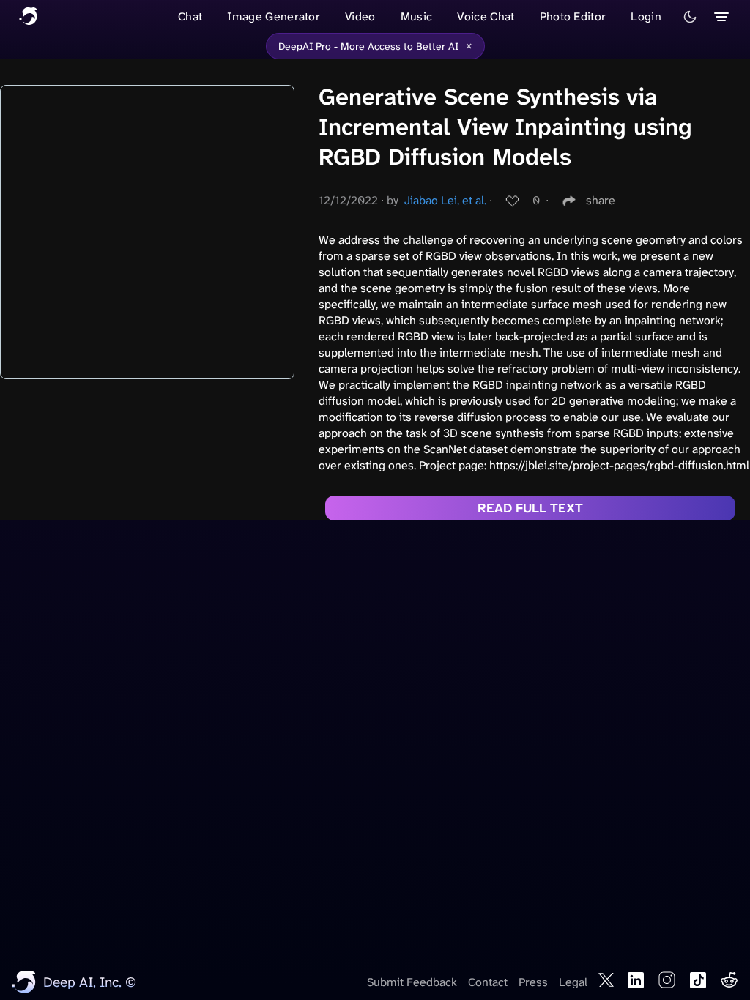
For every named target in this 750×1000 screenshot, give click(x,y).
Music (417, 16)
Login (646, 16)
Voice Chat (485, 16)
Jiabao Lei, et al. (445, 200)
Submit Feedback (412, 982)
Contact (488, 982)
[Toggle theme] (690, 17)
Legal (573, 982)
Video (360, 16)
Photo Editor (573, 16)
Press (533, 982)
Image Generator (273, 16)
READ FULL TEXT (530, 508)
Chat (190, 16)
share (600, 200)
